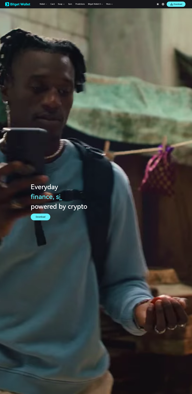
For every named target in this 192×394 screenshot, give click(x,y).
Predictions (80, 4)
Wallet (42, 4)
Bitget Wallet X (94, 4)
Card (52, 4)
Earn (70, 4)
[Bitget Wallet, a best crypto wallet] (21, 4)
